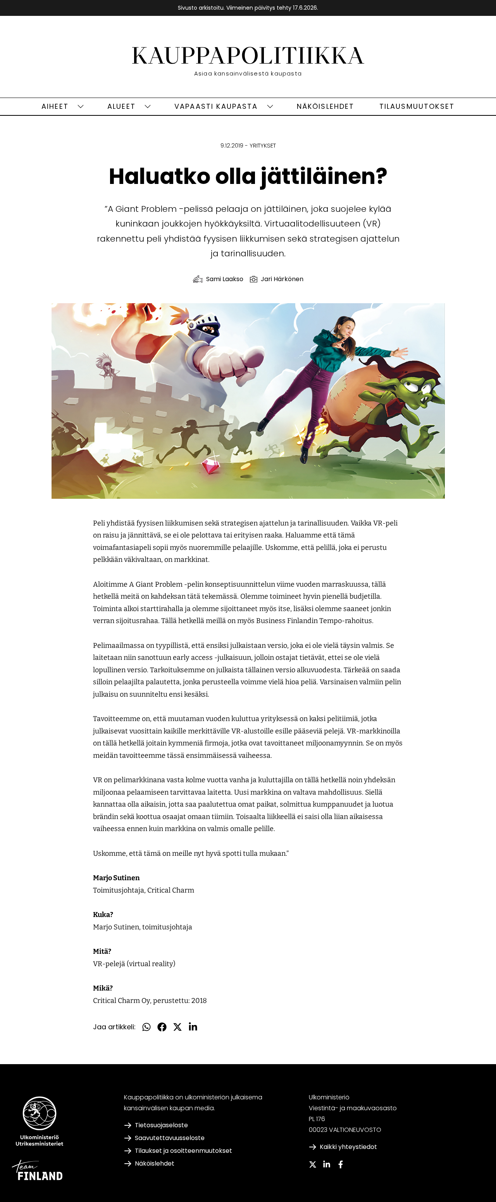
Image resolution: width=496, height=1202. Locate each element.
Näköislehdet (326, 106)
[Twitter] (313, 1164)
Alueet (121, 106)
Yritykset (263, 145)
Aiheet (55, 106)
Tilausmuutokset (417, 106)
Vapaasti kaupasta (216, 106)
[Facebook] (340, 1164)
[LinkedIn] (327, 1164)
